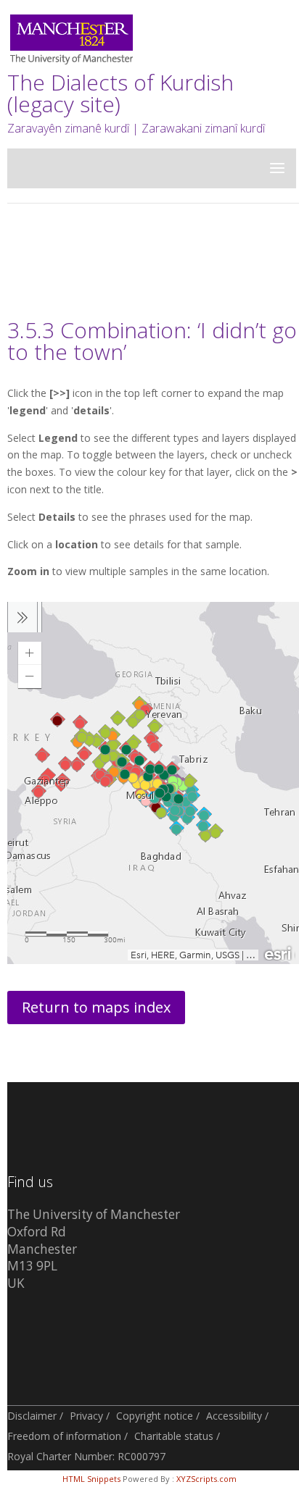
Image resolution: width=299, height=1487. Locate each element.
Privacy (86, 1416)
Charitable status (173, 1436)
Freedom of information (64, 1436)
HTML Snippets (91, 1478)
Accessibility (234, 1416)
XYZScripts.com (206, 1478)
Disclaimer (32, 1416)
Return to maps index (96, 1007)
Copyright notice (154, 1416)
